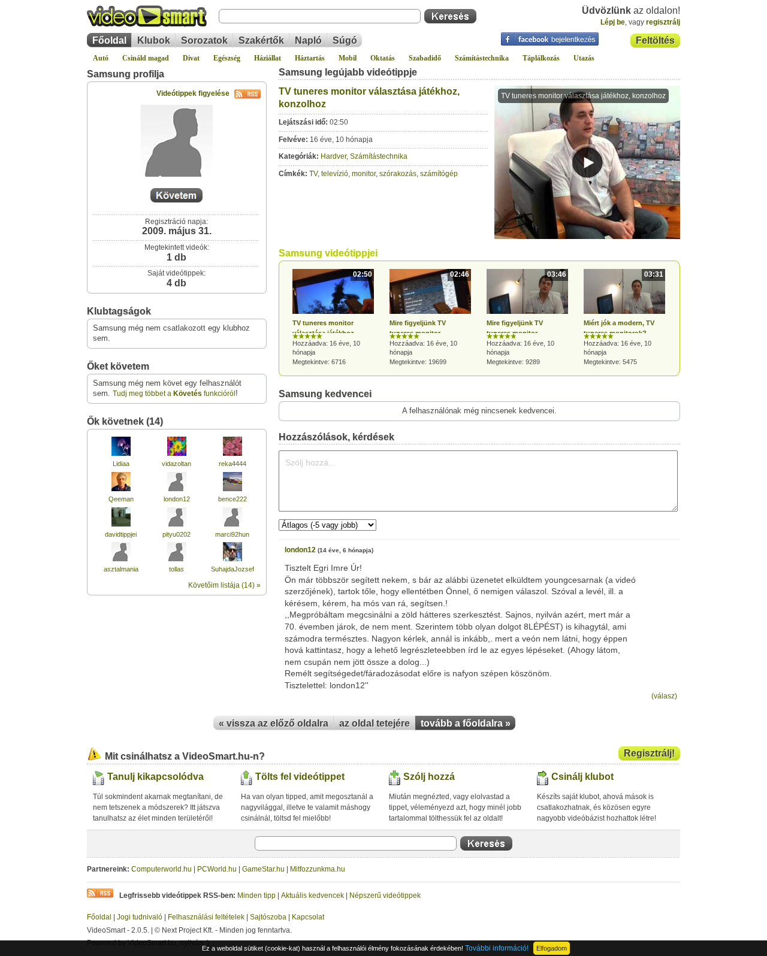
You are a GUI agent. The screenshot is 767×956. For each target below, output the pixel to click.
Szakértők (261, 40)
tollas (176, 569)
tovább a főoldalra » (466, 723)
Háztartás (310, 58)
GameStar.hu (263, 869)
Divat (191, 58)
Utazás (583, 58)
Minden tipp (256, 895)
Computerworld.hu (161, 869)
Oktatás (382, 58)
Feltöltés (655, 40)
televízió (334, 174)
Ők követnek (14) (125, 421)
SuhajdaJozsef (232, 569)
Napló (308, 40)
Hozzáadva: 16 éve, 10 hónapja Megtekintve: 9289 (526, 317)
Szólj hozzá (429, 777)
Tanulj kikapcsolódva (155, 777)
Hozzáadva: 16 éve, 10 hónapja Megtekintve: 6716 (332, 317)
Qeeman (121, 499)
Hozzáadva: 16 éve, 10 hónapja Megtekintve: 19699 (429, 317)
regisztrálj (663, 22)
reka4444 (232, 463)
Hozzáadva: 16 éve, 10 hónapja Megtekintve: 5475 (623, 317)
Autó (100, 58)
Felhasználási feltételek (206, 917)
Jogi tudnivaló (139, 917)
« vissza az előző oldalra (273, 723)
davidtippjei (121, 534)
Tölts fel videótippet (300, 777)
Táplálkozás (541, 58)
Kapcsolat (308, 917)
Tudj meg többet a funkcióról (174, 393)
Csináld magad (145, 58)
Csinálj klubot (582, 777)
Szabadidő (425, 58)
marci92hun (232, 534)
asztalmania (121, 569)
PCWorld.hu (217, 869)
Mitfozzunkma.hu (317, 869)
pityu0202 (176, 534)
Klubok (153, 40)
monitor (364, 174)
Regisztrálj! (649, 753)
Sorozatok (204, 40)
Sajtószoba (268, 917)
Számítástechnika (482, 58)
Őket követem (118, 366)
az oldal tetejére (374, 723)
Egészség (226, 58)
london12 (177, 499)
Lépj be (612, 22)
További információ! (497, 948)
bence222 (232, 499)
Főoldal (109, 40)
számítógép (439, 174)
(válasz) (664, 696)
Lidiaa (121, 463)
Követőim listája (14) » (224, 585)
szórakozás (397, 174)
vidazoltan (176, 463)
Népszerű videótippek (385, 895)
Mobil (348, 58)
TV (313, 174)
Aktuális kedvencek (312, 895)
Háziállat (267, 58)
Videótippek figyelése (193, 93)
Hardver (333, 156)
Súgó (345, 40)
